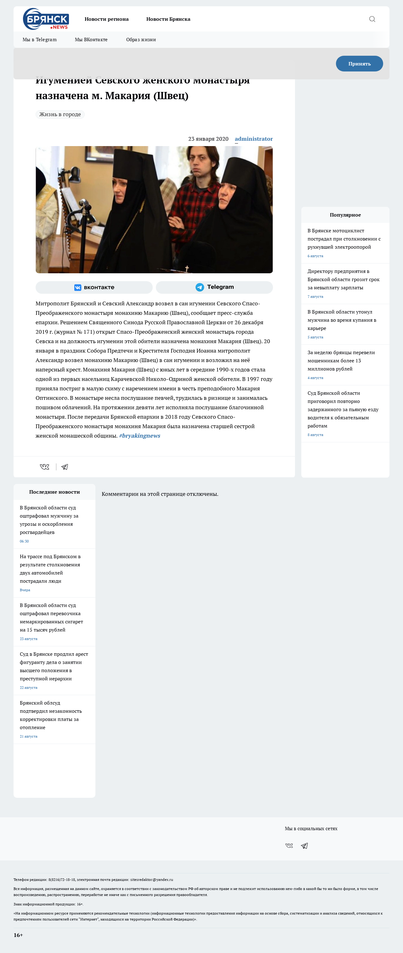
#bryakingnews (139, 435)
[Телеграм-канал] (214, 287)
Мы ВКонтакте (91, 40)
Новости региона (107, 19)
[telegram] (66, 466)
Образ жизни (141, 40)
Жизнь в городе (60, 114)
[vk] (45, 466)
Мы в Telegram (40, 40)
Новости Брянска (168, 19)
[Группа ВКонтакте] (94, 287)
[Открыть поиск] (372, 19)
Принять (360, 63)
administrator (254, 138)
